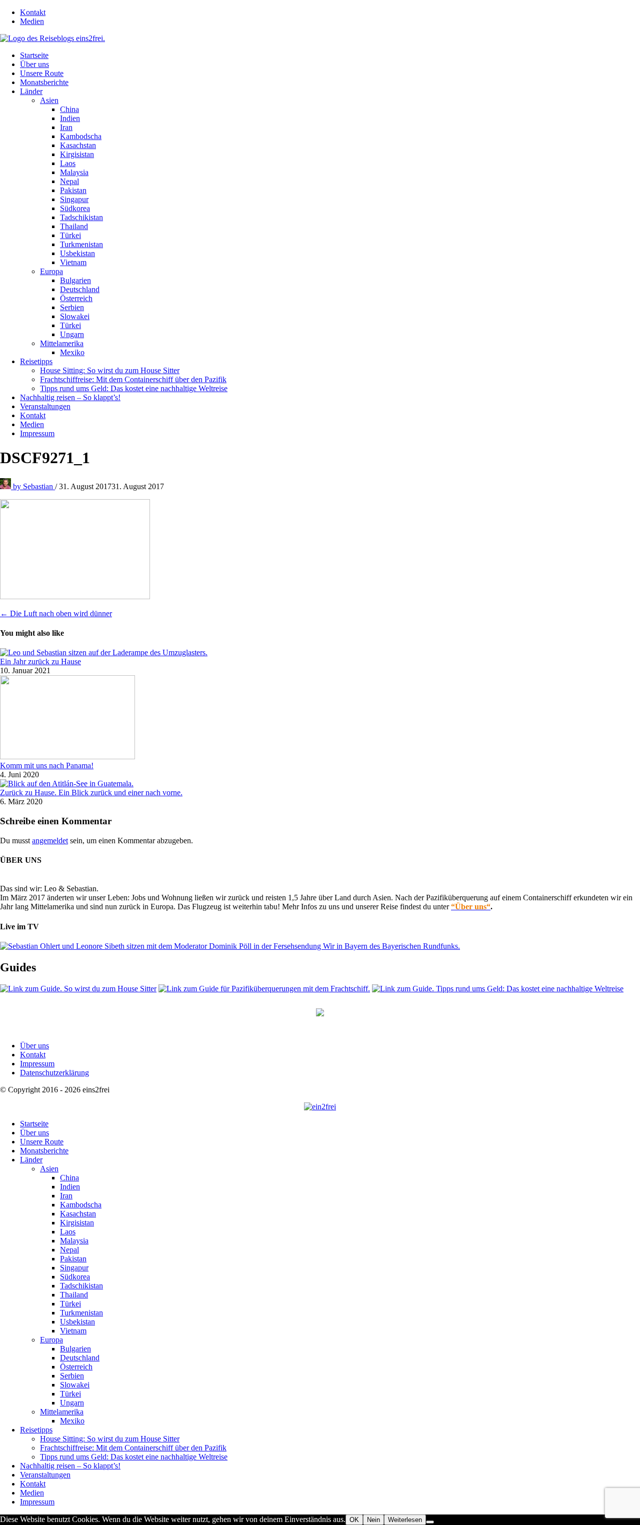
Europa (51, 271)
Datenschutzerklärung (54, 1072)
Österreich (76, 298)
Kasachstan (78, 145)
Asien (49, 100)
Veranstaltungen (45, 406)
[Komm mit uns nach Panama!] (67, 756)
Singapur (74, 199)
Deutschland (80, 289)
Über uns (34, 64)
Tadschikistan (81, 217)
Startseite (34, 55)
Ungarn (72, 334)
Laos (68, 163)
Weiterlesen (405, 1519)
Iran (66, 127)
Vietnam (73, 262)
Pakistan (73, 190)
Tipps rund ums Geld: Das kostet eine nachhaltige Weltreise (134, 388)
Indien (70, 118)
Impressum (37, 433)
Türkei (70, 235)
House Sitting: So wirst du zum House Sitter (110, 370)
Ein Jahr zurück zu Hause (40, 661)
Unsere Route (42, 73)
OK (354, 1519)
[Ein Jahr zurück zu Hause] (104, 652)
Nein (373, 1519)
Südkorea (75, 208)
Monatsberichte (44, 82)
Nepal (69, 181)
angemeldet (50, 840)
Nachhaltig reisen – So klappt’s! (70, 397)
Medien (32, 21)
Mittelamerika (62, 343)
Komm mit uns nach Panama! (47, 765)
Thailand (74, 226)
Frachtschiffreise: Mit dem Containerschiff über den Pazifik (133, 379)
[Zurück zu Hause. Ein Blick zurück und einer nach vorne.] (67, 783)
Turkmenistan (81, 244)
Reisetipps (36, 361)
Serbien (72, 307)
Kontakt (33, 12)
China (69, 109)
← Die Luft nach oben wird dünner (56, 613)
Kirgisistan (77, 154)
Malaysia (74, 172)
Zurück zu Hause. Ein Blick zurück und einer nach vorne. (91, 792)
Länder (31, 91)
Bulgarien (75, 280)
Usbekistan (77, 253)
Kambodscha (81, 136)
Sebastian (34, 486)
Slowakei (75, 316)
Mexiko (72, 352)
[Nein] (430, 1521)
